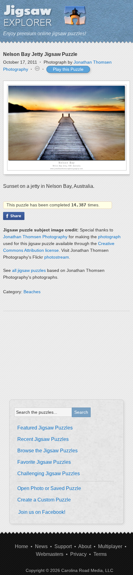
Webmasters (49, 554)
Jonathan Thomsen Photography (35, 236)
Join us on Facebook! (41, 512)
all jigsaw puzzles (29, 270)
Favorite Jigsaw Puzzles (44, 462)
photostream (56, 257)
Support (63, 546)
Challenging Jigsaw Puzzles (48, 473)
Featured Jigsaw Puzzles (45, 427)
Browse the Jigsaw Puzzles (47, 450)
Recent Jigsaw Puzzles (43, 439)
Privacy (78, 554)
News (41, 546)
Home (21, 546)
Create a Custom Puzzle (44, 499)
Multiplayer (110, 546)
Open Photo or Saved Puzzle (49, 488)
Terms (100, 554)
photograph (109, 236)
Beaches (32, 291)
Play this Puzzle (68, 69)
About (84, 546)
